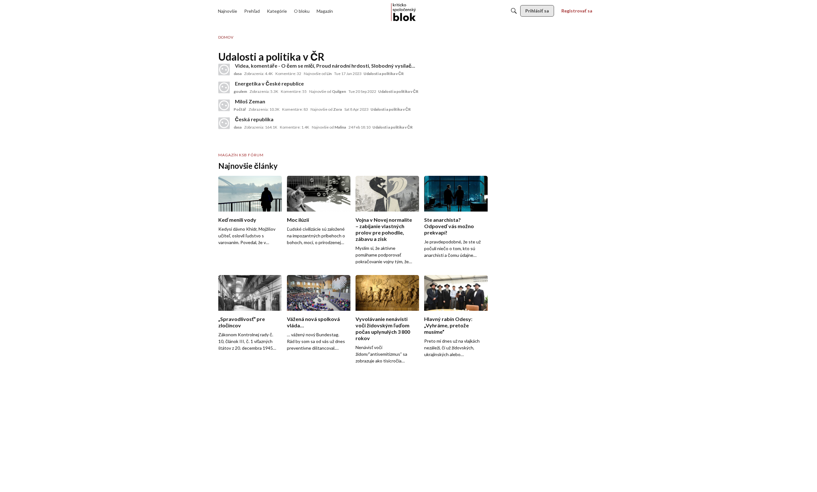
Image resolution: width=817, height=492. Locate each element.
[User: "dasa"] (224, 69)
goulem (240, 91)
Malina (340, 127)
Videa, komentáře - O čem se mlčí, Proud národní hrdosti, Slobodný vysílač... (325, 66)
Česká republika (254, 119)
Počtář (240, 109)
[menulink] (227, 11)
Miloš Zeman (250, 101)
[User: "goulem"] (224, 87)
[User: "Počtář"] (224, 105)
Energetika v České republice (269, 83)
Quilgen (339, 91)
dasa (238, 73)
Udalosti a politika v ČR (384, 73)
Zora (337, 109)
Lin (329, 73)
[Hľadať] (514, 11)
